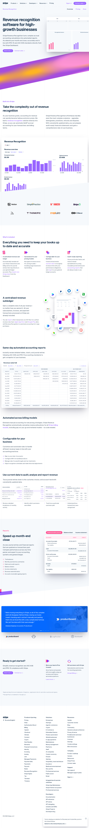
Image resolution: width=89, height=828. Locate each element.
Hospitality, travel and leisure (54, 761)
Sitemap (69, 742)
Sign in (68, 3)
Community (70, 727)
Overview (70, 9)
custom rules (50, 263)
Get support (71, 770)
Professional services (52, 771)
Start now (7, 51)
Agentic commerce (51, 725)
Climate (26, 735)
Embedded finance (51, 732)
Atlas (25, 722)
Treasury (27, 781)
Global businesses (51, 737)
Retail (47, 776)
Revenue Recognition (10, 9)
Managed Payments (30, 759)
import (10, 320)
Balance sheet (68, 532)
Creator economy (51, 754)
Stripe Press (71, 761)
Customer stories (72, 722)
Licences (70, 739)
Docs (84, 9)
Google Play (32, 322)
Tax (25, 776)
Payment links (28, 761)
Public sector (50, 774)
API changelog (50, 804)
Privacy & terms (72, 732)
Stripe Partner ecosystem (54, 787)
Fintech (48, 756)
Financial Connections (30, 747)
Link (25, 756)
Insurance (49, 764)
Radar (26, 769)
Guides (69, 720)
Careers (69, 756)
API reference (50, 799)
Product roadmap (72, 753)
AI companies (50, 752)
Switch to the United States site (54, 824)
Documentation (50, 797)
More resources (72, 746)
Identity (26, 749)
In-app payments (51, 739)
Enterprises (49, 720)
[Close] (86, 819)
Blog (68, 725)
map (49, 270)
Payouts (26, 766)
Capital (26, 730)
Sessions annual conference (75, 730)
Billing (26, 727)
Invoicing (27, 752)
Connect (26, 737)
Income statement (81, 532)
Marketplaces (50, 742)
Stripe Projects (50, 809)
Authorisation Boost (30, 725)
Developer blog (50, 811)
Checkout (27, 732)
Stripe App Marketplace (53, 785)
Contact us (18, 673)
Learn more (49, 679)
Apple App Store (20, 322)
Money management (52, 744)
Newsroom (70, 758)
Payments (27, 764)
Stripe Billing (71, 673)
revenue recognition (15, 120)
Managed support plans (74, 772)
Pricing (51, 3)
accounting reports (73, 268)
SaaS (47, 749)
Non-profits (49, 769)
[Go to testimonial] (41, 631)
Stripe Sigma (28, 774)
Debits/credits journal (54, 532)
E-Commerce (50, 730)
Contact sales (79, 3)
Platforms (49, 747)
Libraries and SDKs (51, 807)
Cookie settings (72, 744)
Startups (48, 722)
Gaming (48, 759)
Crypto (26, 739)
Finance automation (52, 735)
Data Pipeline (28, 742)
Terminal (27, 778)
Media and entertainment (53, 766)
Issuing (26, 754)
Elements (27, 744)
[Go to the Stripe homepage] (5, 717)
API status (49, 802)
